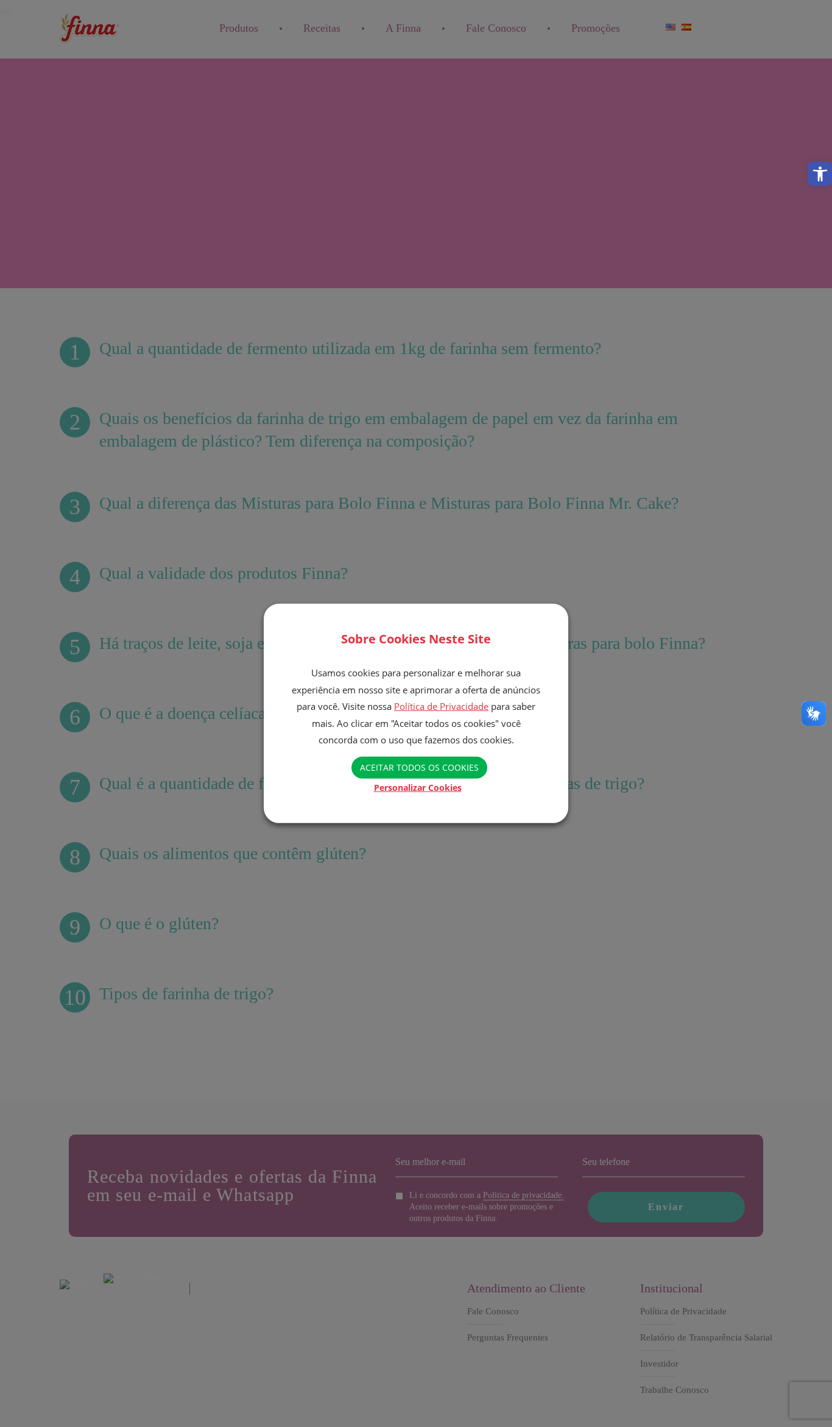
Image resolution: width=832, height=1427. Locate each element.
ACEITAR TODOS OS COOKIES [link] (419, 767)
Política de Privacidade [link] (441, 706)
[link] (820, 173)
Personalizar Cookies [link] (418, 787)
